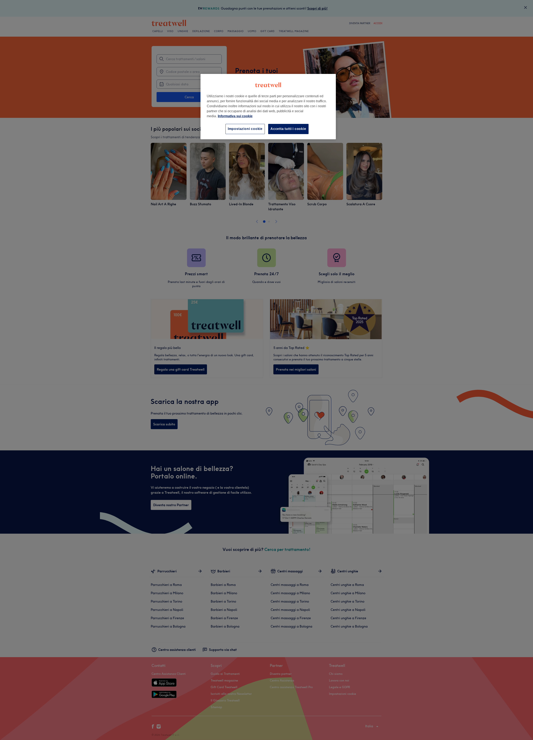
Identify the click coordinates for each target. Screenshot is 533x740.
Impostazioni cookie (245, 129)
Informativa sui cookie (235, 116)
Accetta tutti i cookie (288, 129)
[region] (268, 106)
